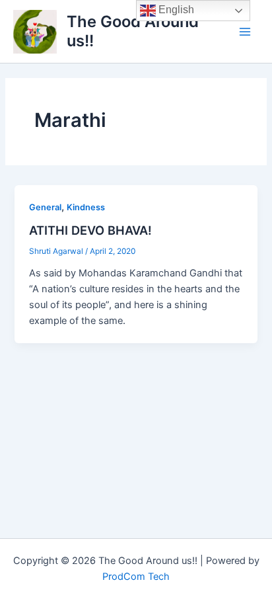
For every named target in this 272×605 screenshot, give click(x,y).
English (175, 9)
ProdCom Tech (136, 577)
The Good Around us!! (133, 31)
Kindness (86, 207)
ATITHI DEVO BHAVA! (90, 230)
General (45, 207)
